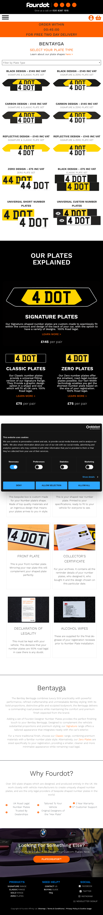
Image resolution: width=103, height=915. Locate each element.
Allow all (84, 485)
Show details (88, 477)
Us (51, 886)
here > (69, 54)
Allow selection (51, 485)
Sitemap (41, 909)
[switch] (39, 467)
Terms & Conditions (55, 909)
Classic (59, 735)
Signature (71, 726)
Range (17, 886)
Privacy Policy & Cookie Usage (79, 909)
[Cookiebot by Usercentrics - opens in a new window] (88, 428)
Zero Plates (85, 739)
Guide (51, 889)
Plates (16, 896)
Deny (19, 485)
